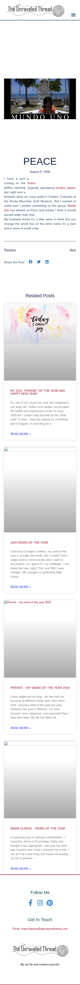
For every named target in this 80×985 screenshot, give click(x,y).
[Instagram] (40, 903)
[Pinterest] (50, 903)
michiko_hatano (65, 188)
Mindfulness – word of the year (37, 828)
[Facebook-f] (30, 903)
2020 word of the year (29, 542)
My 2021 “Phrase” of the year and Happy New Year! (37, 392)
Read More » (20, 433)
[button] (73, 14)
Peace (31, 183)
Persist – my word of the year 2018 (40, 687)
